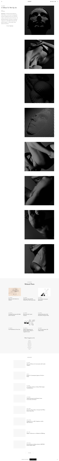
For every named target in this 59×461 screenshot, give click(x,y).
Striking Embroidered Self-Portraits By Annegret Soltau (43, 315)
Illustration (11, 297)
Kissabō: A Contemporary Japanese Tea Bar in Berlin (35, 376)
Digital (29, 340)
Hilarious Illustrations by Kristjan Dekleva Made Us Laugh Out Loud (28, 330)
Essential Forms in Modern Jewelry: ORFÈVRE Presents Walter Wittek (36, 445)
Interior (30, 408)
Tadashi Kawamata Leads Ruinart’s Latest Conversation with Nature (34, 399)
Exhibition (29, 342)
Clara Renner (3, 11)
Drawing (29, 341)
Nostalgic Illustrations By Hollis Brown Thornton (15, 315)
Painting (29, 346)
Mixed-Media (29, 345)
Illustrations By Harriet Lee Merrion (14, 299)
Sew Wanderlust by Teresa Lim (14, 329)
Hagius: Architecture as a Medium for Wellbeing (36, 433)
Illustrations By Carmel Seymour (27, 315)
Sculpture (29, 348)
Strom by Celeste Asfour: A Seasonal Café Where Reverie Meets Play (36, 410)
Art (23, 297)
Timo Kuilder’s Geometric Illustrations (43, 300)
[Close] (57, 459)
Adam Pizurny (3, 13)
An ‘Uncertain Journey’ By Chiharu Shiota (43, 330)
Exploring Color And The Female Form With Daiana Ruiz (29, 299)
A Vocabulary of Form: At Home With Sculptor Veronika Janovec (36, 387)
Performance (29, 347)
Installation (29, 344)
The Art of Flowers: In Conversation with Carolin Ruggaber (36, 364)
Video (29, 349)
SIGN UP (33, 459)
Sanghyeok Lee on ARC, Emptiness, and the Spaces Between (35, 422)
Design (27, 408)
